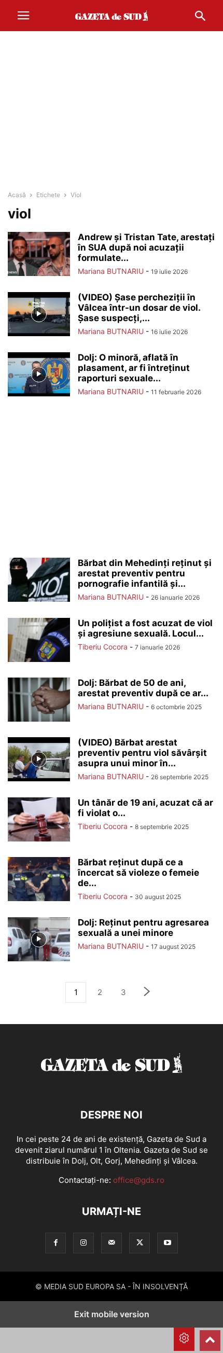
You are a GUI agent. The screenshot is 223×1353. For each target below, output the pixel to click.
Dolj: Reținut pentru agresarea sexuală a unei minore (143, 927)
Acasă (17, 195)
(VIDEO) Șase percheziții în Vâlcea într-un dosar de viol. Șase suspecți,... (139, 307)
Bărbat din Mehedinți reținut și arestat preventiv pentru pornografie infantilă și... (145, 573)
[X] (139, 1243)
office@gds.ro (138, 1180)
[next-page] (147, 992)
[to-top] (210, 1336)
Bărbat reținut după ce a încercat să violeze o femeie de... (138, 872)
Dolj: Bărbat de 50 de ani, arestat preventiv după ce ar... (143, 688)
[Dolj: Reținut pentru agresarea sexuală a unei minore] (39, 940)
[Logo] (111, 1083)
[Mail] (111, 1243)
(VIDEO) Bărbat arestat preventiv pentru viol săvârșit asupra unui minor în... (142, 752)
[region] (111, 111)
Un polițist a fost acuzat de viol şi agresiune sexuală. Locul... (145, 628)
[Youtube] (167, 1243)
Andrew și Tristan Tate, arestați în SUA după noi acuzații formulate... (146, 247)
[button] (23, 15)
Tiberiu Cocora (103, 646)
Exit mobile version (111, 1314)
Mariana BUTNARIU (111, 271)
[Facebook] (55, 1243)
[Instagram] (83, 1243)
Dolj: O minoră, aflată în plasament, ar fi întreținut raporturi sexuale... (134, 367)
